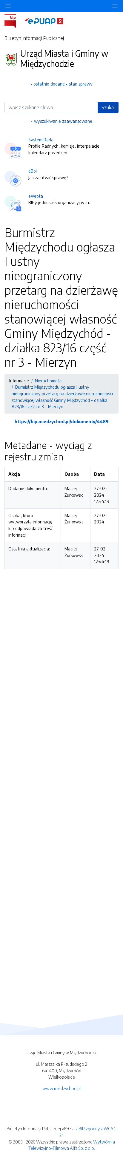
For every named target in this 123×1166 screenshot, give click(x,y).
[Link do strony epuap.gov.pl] (43, 20)
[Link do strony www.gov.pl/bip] (13, 20)
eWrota (35, 196)
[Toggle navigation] (115, 5)
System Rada (40, 139)
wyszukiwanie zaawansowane (63, 121)
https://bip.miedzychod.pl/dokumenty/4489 (62, 421)
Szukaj (108, 107)
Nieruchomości (48, 380)
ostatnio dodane (49, 83)
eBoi (32, 170)
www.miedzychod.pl (61, 1088)
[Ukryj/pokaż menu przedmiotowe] (8, 5)
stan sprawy (81, 83)
